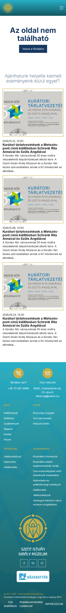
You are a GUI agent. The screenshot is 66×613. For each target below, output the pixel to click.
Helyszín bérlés (41, 423)
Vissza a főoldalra (33, 48)
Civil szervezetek (42, 418)
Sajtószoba (10, 461)
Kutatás (8, 434)
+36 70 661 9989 (18, 388)
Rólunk (7, 439)
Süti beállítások (10, 604)
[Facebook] (24, 563)
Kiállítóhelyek (11, 413)
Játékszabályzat (12, 456)
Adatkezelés (10, 467)
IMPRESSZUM (54, 604)
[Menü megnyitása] (61, 7)
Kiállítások (9, 418)
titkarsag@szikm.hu (47, 396)
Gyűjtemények (11, 423)
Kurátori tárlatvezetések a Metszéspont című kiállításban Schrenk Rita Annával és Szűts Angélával (30, 148)
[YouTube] (33, 563)
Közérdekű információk (45, 456)
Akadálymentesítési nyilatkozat (31, 604)
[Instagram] (42, 563)
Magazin (8, 429)
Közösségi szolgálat (43, 413)
